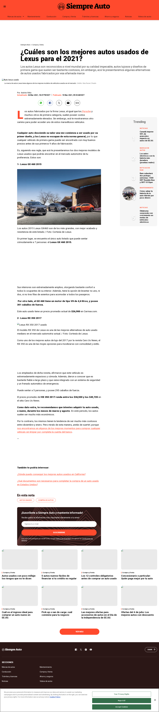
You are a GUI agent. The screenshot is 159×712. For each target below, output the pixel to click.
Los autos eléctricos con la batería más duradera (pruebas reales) (147, 158)
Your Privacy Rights (121, 694)
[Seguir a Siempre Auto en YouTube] (90, 649)
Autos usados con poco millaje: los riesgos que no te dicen (19, 577)
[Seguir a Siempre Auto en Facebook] (75, 649)
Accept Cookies (121, 707)
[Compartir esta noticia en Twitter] (59, 103)
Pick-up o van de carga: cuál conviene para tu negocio (57, 613)
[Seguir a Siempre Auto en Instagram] (85, 649)
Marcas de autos (14, 17)
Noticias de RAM (145, 169)
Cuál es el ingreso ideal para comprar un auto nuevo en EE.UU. (17, 615)
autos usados (26, 500)
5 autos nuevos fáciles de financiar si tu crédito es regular (59, 577)
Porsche (86, 111)
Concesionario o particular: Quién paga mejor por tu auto (137, 577)
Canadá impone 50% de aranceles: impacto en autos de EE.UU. (147, 136)
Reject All (121, 700)
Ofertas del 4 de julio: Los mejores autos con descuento (137, 613)
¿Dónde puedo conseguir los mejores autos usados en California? (51, 474)
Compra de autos (45, 500)
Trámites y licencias (90, 17)
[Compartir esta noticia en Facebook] (50, 103)
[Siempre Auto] (84, 6)
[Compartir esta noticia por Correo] (68, 103)
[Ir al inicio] (12, 649)
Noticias (128, 17)
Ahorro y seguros (112, 17)
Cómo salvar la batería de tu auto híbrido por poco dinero (147, 194)
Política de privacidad (63, 539)
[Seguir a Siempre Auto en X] (80, 649)
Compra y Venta (69, 17)
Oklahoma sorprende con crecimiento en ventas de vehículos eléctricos (146, 216)
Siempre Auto (25, 45)
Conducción (51, 17)
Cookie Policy (55, 697)
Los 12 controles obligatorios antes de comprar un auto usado (99, 577)
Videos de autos (144, 17)
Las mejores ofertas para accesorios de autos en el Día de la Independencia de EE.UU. (99, 615)
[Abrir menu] (4, 6)
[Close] (155, 700)
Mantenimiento (34, 17)
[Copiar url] (77, 103)
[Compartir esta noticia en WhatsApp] (41, 103)
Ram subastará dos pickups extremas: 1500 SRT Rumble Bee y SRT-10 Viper (147, 177)
